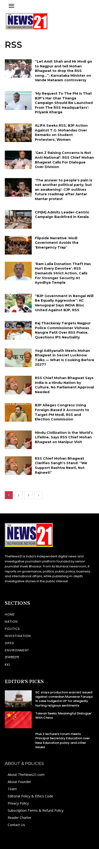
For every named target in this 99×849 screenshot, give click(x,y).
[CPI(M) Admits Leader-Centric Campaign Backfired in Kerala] (18, 219)
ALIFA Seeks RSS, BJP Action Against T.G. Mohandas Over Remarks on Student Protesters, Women (61, 132)
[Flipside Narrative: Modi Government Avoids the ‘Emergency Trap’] (18, 245)
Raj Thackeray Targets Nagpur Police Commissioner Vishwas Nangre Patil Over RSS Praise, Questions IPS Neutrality (63, 330)
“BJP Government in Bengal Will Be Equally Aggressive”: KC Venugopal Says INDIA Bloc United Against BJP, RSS (64, 303)
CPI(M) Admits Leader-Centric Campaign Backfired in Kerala (62, 214)
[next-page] (38, 495)
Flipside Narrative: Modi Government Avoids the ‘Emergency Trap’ (57, 243)
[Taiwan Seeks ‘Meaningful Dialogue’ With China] (18, 719)
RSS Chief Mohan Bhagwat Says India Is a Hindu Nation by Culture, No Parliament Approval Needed (64, 385)
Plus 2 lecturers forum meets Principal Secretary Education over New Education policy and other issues (62, 740)
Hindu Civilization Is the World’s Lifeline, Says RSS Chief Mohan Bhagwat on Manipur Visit (64, 437)
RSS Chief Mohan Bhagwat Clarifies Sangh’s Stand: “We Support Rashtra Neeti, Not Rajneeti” (61, 465)
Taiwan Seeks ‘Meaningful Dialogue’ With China (63, 715)
